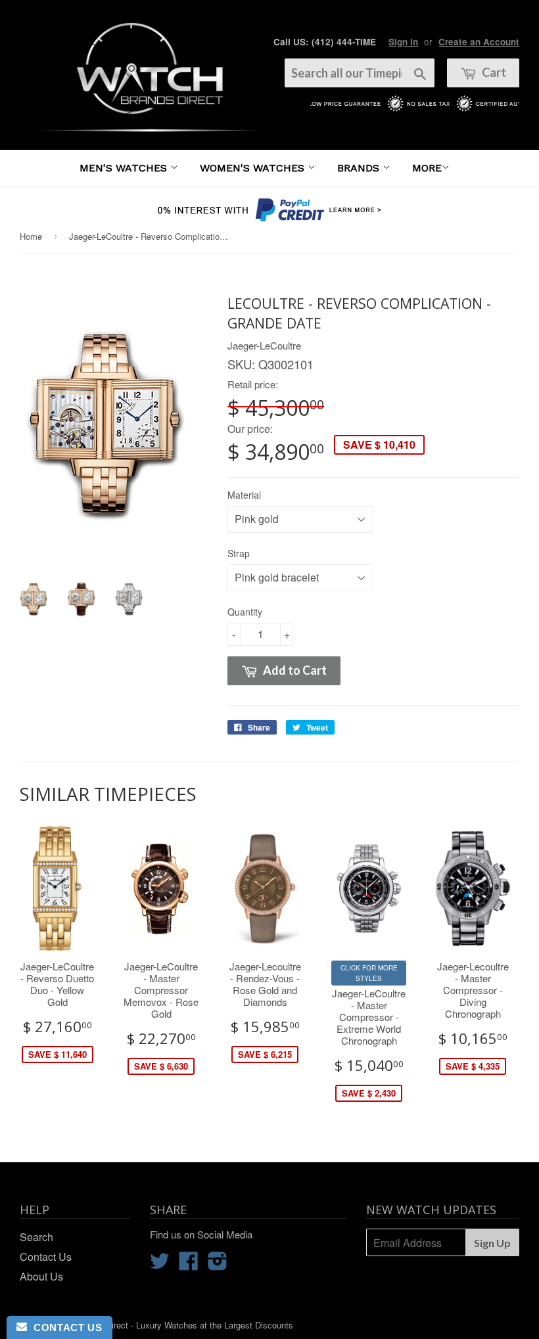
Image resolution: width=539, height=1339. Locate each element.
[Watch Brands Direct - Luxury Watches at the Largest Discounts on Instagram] (217, 1264)
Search (36, 1236)
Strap (238, 553)
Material (244, 494)
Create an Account (478, 41)
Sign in (403, 41)
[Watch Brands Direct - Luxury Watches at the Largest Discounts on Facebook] (189, 1264)
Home (31, 236)
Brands (360, 168)
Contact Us (46, 1256)
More (427, 168)
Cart (493, 72)
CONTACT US (64, 1327)
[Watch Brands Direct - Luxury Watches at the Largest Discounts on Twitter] (160, 1264)
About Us (41, 1276)
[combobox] (359, 72)
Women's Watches (254, 168)
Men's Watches (125, 168)
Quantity (244, 611)
